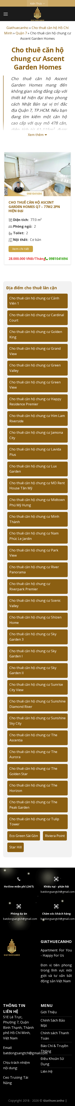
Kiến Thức (36, 3)
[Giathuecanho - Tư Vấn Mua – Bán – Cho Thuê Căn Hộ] (38, 14)
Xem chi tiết (20, 249)
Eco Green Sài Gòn (23, 835)
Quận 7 (21, 33)
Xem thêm (36, 134)
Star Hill (15, 847)
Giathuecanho (17, 27)
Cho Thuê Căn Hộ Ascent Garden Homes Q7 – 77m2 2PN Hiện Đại (34, 206)
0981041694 (58, 258)
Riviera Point (55, 835)
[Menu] (5, 14)
